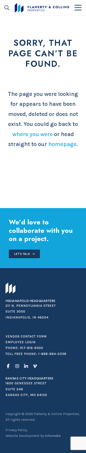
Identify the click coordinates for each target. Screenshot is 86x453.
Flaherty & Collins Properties (42, 8)
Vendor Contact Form (26, 336)
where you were (32, 134)
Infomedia (53, 436)
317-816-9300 (31, 348)
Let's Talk (22, 254)
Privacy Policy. (17, 430)
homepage (62, 144)
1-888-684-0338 (52, 354)
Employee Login (21, 342)
